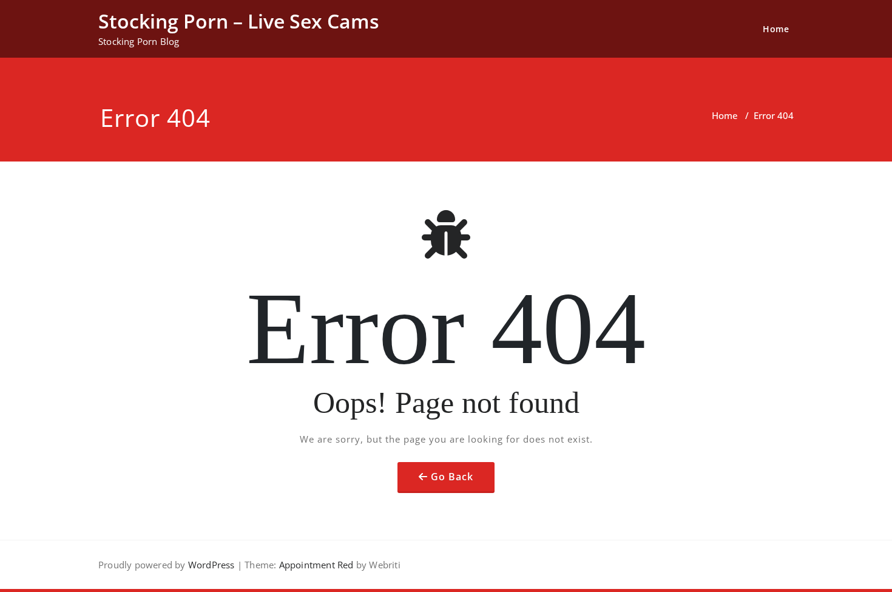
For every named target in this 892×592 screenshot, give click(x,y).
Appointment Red (314, 565)
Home (776, 29)
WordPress (211, 565)
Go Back (452, 476)
